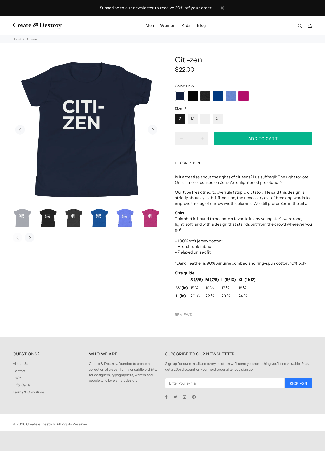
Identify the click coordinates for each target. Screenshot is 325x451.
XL (218, 118)
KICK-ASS (298, 383)
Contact (19, 371)
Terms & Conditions (29, 392)
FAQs (17, 378)
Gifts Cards (22, 385)
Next (152, 130)
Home (17, 39)
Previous (20, 130)
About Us (20, 363)
